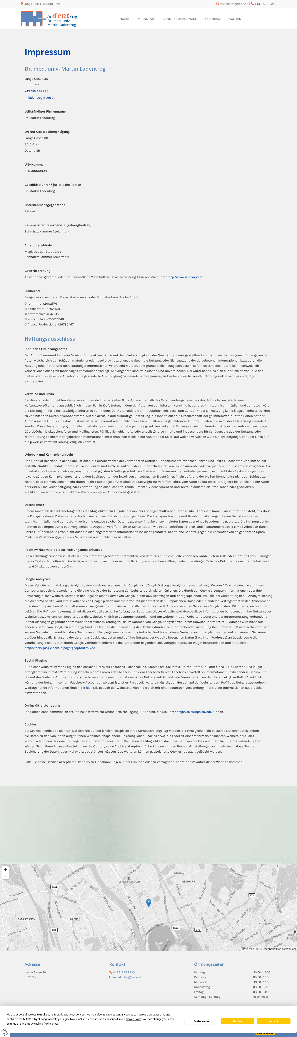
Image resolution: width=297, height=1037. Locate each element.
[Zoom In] (5, 869)
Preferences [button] (51, 1023)
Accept (273, 1021)
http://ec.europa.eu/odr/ (194, 712)
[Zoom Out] (5, 876)
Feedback (213, 19)
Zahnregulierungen (180, 19)
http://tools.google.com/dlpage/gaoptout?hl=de (60, 648)
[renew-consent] (5, 1032)
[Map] (148, 907)
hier (89, 688)
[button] (148, 903)
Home (124, 19)
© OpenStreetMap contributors (278, 949)
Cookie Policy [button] (133, 1019)
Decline (237, 1021)
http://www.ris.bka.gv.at (185, 277)
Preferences (201, 1021)
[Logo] (50, 18)
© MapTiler (252, 949)
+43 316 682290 (36, 91)
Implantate (146, 19)
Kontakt (236, 19)
